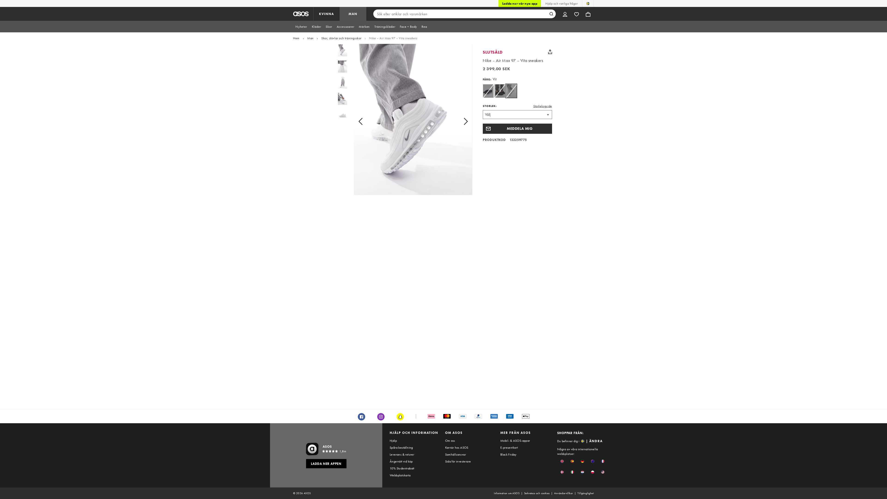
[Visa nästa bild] (460, 121)
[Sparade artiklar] (576, 14)
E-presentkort (509, 447)
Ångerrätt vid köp (401, 461)
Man (310, 38)
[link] (511, 91)
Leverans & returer (402, 454)
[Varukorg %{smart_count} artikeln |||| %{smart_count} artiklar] (588, 14)
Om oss (450, 440)
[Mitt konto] (565, 14)
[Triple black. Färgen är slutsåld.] (500, 91)
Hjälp (393, 440)
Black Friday (508, 454)
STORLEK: (490, 106)
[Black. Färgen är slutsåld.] (488, 91)
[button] (517, 129)
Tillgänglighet (585, 493)
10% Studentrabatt (402, 468)
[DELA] (550, 52)
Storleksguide (542, 106)
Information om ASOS (506, 493)
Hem (296, 38)
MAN (353, 14)
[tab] (301, 26)
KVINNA (326, 14)
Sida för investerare (458, 461)
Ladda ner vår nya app (520, 3)
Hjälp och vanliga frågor (561, 3)
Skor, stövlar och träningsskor (341, 38)
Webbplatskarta (400, 475)
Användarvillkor (563, 493)
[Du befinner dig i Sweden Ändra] (588, 3)
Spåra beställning (401, 447)
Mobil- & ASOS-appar (515, 440)
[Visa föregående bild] (366, 121)
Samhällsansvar (455, 454)
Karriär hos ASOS (456, 447)
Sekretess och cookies (537, 493)
